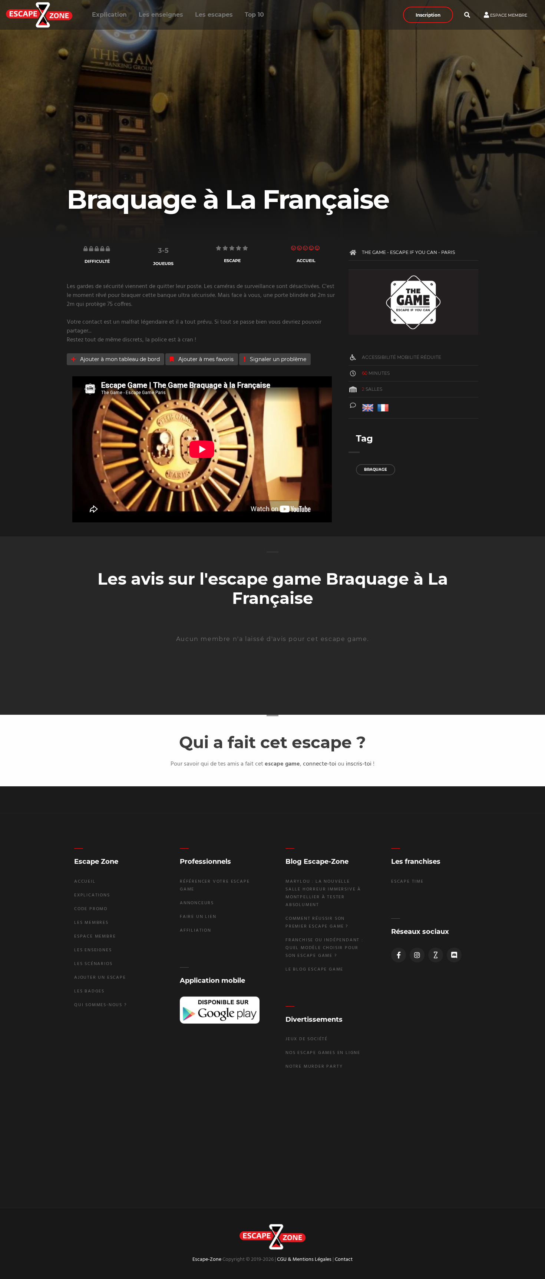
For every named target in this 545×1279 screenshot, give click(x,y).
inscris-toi (358, 764)
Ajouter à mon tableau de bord (119, 359)
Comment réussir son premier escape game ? (316, 922)
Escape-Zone (206, 1259)
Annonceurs (197, 903)
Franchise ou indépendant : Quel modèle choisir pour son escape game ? (324, 947)
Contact (344, 1259)
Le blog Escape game (314, 969)
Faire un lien (198, 917)
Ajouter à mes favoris (205, 359)
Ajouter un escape (100, 977)
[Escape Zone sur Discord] (454, 955)
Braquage (375, 469)
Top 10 (254, 14)
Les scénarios (93, 964)
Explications (92, 895)
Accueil (85, 881)
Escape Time (407, 881)
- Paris (446, 252)
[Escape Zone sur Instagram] (417, 955)
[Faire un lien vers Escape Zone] (435, 955)
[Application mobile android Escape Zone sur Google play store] (220, 1010)
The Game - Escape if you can (399, 252)
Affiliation (195, 930)
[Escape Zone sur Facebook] (398, 955)
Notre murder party (314, 1066)
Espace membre (508, 14)
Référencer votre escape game (215, 885)
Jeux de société (306, 1039)
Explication (109, 14)
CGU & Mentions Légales (304, 1259)
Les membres (91, 922)
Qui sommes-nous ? (100, 1005)
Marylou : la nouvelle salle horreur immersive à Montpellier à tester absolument (323, 893)
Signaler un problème (277, 359)
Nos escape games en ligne (322, 1053)
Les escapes (214, 14)
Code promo (91, 909)
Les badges (89, 991)
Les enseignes (161, 14)
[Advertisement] (272, 1138)
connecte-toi (319, 764)
